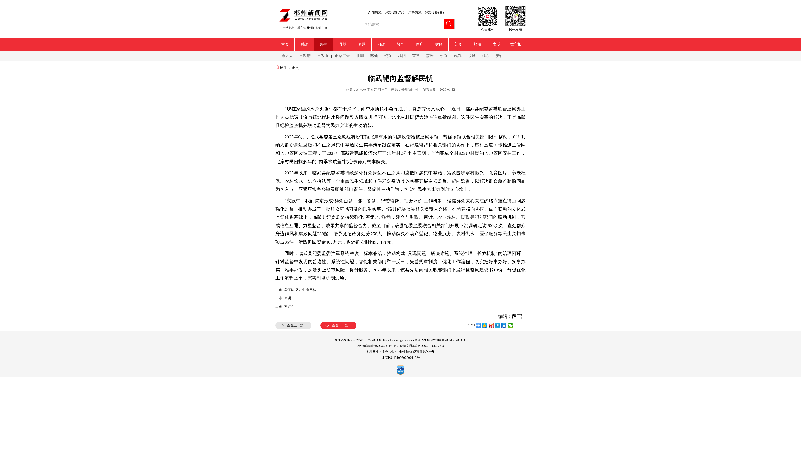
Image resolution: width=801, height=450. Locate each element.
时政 (304, 44)
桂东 (486, 56)
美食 (458, 44)
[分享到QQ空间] (484, 325)
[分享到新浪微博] (491, 325)
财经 (439, 44)
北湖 (360, 56)
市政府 (305, 56)
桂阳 (402, 56)
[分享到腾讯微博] (497, 325)
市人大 (287, 56)
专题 (362, 44)
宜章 (416, 56)
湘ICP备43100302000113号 (400, 357)
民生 (323, 44)
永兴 (444, 56)
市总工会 (342, 56)
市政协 (322, 56)
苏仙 (374, 56)
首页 (285, 44)
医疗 (419, 44)
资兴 (388, 56)
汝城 (472, 56)
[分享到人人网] (504, 325)
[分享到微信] (510, 325)
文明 (496, 44)
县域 (342, 44)
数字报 (515, 44)
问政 (381, 44)
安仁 (500, 56)
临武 (458, 56)
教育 (400, 44)
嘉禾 (430, 56)
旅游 (477, 44)
